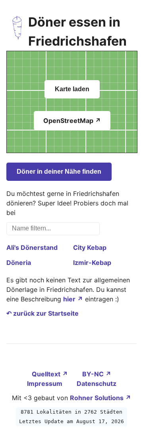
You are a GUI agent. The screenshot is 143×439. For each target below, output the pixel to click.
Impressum (45, 383)
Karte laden (72, 89)
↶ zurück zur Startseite (42, 313)
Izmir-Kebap (92, 262)
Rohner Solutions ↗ (100, 398)
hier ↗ (73, 299)
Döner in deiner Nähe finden (59, 171)
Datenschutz (96, 383)
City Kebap (89, 247)
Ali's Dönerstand (32, 247)
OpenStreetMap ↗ (72, 121)
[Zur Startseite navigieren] (17, 32)
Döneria (18, 262)
